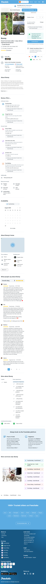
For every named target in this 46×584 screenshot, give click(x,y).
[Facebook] (24, 574)
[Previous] (6, 369)
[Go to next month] (20, 208)
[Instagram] (30, 574)
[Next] (19, 369)
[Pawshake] (5, 2)
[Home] (1, 495)
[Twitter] (27, 574)
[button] (35, 36)
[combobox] (13, 204)
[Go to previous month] (17, 208)
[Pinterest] (33, 574)
